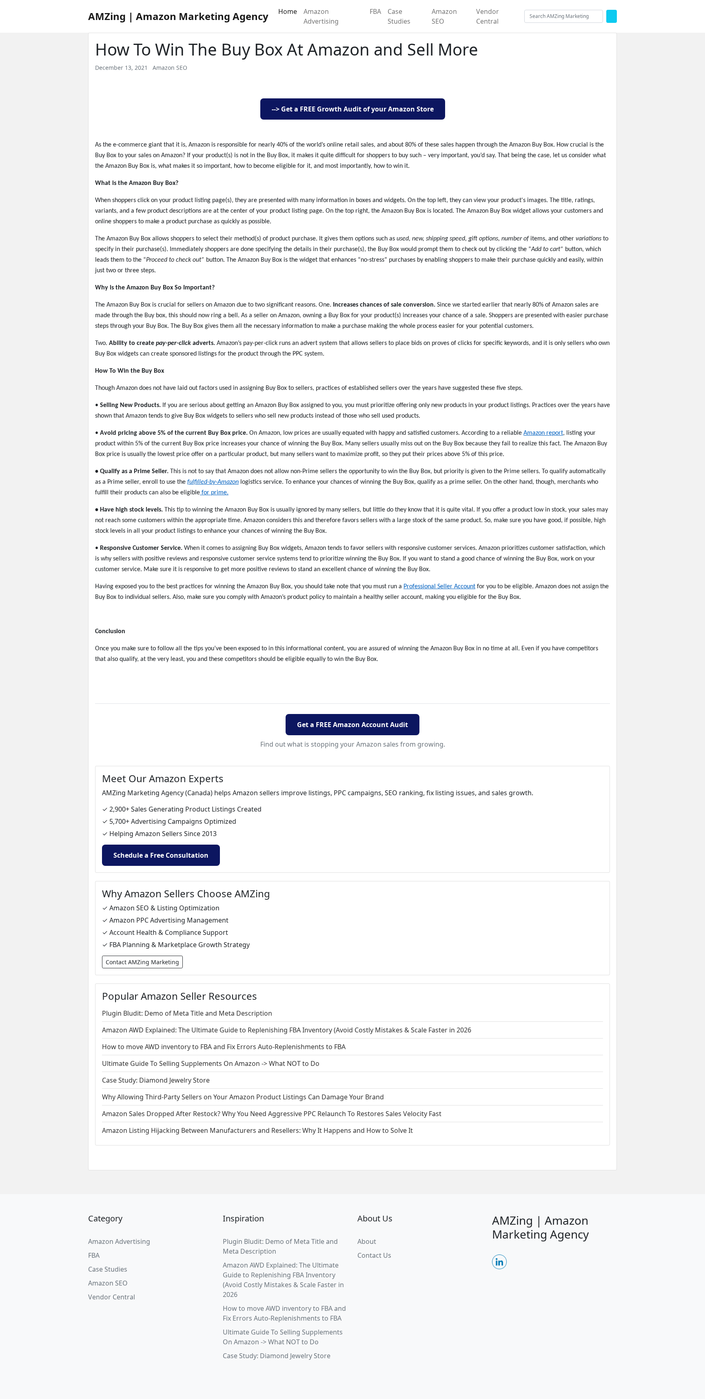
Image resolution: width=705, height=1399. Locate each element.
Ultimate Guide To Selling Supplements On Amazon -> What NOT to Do (210, 1063)
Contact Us (374, 1255)
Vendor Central (487, 16)
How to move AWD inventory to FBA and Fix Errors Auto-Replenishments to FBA (224, 1046)
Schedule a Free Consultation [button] (160, 855)
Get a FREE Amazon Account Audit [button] (352, 724)
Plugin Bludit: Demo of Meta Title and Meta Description (187, 1013)
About (366, 1241)
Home (287, 11)
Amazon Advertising (321, 16)
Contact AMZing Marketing (142, 962)
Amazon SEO (444, 16)
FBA (375, 11)
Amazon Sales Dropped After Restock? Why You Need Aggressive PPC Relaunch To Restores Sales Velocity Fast (271, 1113)
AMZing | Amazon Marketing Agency (178, 16)
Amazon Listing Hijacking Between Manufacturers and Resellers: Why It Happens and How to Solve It (257, 1130)
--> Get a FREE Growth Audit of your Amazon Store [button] (353, 109)
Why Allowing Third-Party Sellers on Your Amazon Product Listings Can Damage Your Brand (243, 1096)
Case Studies (399, 16)
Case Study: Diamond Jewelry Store (156, 1080)
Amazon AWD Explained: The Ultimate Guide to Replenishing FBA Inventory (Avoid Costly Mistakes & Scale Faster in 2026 (286, 1029)
